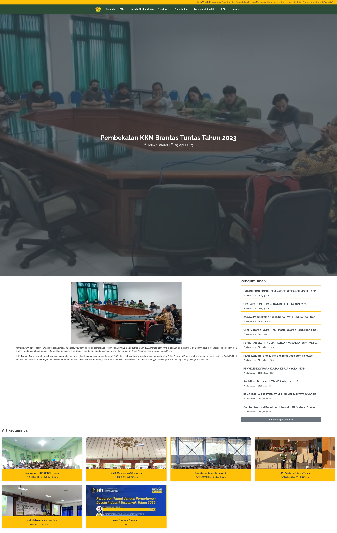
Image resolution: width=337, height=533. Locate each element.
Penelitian (163, 9)
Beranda (110, 9)
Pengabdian (181, 9)
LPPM (121, 9)
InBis (223, 9)
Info (235, 9)
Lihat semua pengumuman (280, 419)
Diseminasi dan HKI (204, 9)
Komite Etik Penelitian (142, 9)
